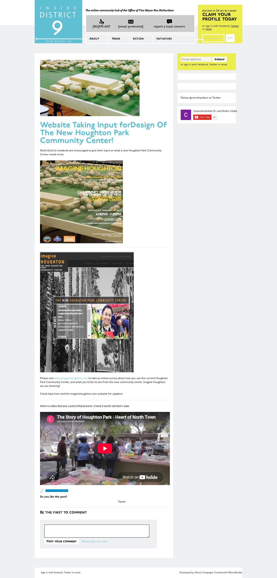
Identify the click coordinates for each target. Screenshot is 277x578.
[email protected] (130, 26)
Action (138, 38)
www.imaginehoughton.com (71, 378)
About (94, 38)
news (55, 491)
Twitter (235, 26)
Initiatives (164, 38)
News (116, 38)
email (209, 29)
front (49, 491)
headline (63, 491)
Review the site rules (95, 541)
